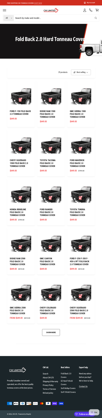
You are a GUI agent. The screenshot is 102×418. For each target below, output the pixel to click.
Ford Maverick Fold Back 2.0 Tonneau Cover (77, 163)
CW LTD (14, 414)
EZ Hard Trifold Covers (66, 383)
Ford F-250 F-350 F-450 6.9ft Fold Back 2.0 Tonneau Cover (79, 261)
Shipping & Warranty (50, 381)
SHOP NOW (35, 2)
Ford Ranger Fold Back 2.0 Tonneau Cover (47, 212)
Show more (51, 332)
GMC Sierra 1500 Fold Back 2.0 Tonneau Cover (78, 114)
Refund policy (48, 393)
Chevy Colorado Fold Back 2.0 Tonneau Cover (48, 310)
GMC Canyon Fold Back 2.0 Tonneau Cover (47, 261)
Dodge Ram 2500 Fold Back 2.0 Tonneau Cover (17, 261)
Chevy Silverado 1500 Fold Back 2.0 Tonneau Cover (19, 163)
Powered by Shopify (24, 414)
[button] (4, 10)
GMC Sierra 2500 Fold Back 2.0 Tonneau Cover (18, 310)
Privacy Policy (48, 385)
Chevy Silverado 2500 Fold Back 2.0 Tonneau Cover (79, 310)
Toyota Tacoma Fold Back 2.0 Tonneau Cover (48, 163)
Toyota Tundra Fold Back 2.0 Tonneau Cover (77, 212)
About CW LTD (48, 377)
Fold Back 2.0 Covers (66, 375)
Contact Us (83, 386)
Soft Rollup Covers (68, 388)
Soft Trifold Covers (68, 392)
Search (45, 374)
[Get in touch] (91, 10)
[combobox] (57, 18)
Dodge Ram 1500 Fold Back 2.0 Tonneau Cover (47, 114)
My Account (91, 3)
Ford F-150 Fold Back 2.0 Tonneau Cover (20, 112)
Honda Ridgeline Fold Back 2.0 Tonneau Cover (18, 212)
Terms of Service (49, 389)
